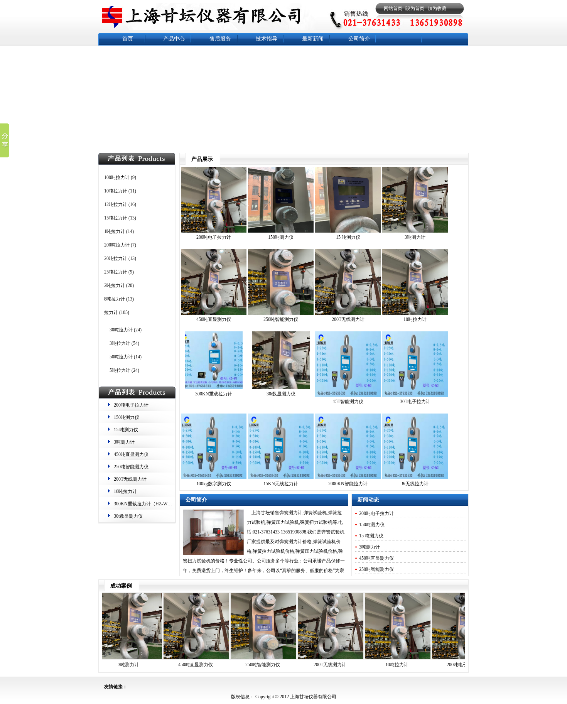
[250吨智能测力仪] (281, 313)
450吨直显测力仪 (131, 454)
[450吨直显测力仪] (213, 313)
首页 (127, 39)
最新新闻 (313, 39)
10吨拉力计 (115, 191)
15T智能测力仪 (348, 401)
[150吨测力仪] (281, 231)
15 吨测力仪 (126, 429)
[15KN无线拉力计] (281, 477)
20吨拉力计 (115, 258)
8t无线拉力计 (415, 483)
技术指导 (266, 39)
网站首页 (393, 8)
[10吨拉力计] (415, 313)
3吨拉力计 (120, 343)
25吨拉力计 (115, 272)
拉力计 (111, 312)
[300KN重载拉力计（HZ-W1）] (214, 387)
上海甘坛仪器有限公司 (312, 696)
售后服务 (220, 39)
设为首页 (415, 8)
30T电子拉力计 (415, 401)
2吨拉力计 (114, 285)
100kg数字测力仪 (213, 483)
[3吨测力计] (415, 231)
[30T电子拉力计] (415, 395)
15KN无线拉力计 (280, 483)
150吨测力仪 (126, 417)
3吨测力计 (124, 442)
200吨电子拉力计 (131, 405)
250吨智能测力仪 (131, 466)
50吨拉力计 (121, 357)
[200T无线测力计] (348, 313)
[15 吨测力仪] (348, 231)
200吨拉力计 (117, 245)
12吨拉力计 (115, 204)
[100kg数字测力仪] (213, 477)
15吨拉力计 (115, 218)
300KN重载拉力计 (213, 394)
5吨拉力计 (120, 370)
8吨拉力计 (114, 299)
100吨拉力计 (117, 177)
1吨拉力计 (114, 231)
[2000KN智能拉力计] (348, 477)
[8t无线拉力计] (415, 477)
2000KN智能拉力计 (348, 483)
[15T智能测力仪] (348, 395)
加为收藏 (437, 8)
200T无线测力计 (130, 479)
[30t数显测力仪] (281, 387)
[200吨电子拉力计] (213, 231)
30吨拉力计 (121, 330)
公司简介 (359, 39)
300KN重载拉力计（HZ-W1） (144, 503)
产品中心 (174, 39)
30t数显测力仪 (128, 516)
